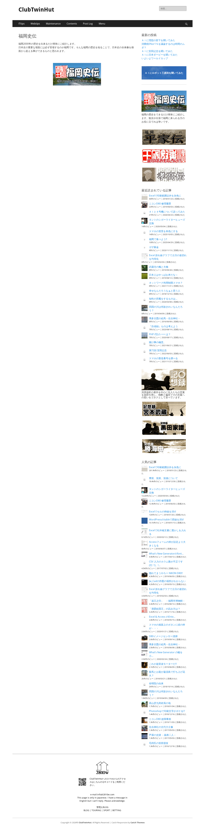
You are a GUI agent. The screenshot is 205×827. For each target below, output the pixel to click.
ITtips (21, 23)
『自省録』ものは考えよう (163, 326)
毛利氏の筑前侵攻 (158, 743)
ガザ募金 (154, 247)
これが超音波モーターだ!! (163, 664)
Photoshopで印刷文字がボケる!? (167, 711)
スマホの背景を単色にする (163, 231)
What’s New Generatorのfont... (166, 553)
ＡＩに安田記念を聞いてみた (157, 51)
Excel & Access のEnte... (162, 616)
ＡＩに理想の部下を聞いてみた (158, 40)
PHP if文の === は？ (160, 334)
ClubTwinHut (36, 9)
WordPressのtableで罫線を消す (166, 519)
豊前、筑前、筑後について (163, 478)
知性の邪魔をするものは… (163, 298)
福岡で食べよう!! (158, 239)
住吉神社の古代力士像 (161, 727)
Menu (102, 23)
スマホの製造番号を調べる (163, 358)
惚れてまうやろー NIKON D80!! (166, 573)
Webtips (35, 23)
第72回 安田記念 (158, 350)
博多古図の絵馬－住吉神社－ (164, 318)
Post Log (88, 23)
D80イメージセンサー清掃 (163, 636)
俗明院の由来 (156, 683)
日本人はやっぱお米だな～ (163, 274)
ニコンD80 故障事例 (160, 719)
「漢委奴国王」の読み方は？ (164, 608)
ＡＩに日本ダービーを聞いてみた (160, 54)
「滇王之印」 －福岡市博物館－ (167, 600)
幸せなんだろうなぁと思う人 (164, 290)
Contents (72, 23)
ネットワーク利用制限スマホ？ (166, 282)
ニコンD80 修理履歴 (160, 203)
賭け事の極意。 (157, 342)
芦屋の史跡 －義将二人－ (162, 735)
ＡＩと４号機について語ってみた (167, 211)
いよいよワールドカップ (155, 58)
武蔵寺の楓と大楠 (158, 266)
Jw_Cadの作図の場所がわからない (167, 581)
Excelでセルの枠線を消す (162, 511)
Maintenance (53, 23)
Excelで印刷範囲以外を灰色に (165, 195)
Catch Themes (138, 822)
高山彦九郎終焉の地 (160, 703)
